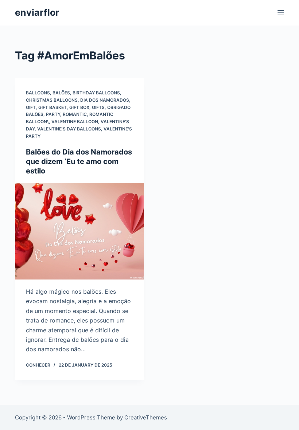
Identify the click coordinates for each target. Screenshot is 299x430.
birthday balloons (96, 92)
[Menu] (280, 12)
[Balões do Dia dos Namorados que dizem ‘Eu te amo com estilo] (79, 231)
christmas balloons (52, 100)
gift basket (52, 107)
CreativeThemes (145, 417)
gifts (98, 107)
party (53, 114)
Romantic (75, 114)
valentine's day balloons (69, 129)
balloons (38, 92)
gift (31, 107)
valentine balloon (74, 121)
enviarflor (37, 12)
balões (61, 92)
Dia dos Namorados (104, 100)
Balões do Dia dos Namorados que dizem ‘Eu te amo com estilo (79, 161)
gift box (79, 107)
